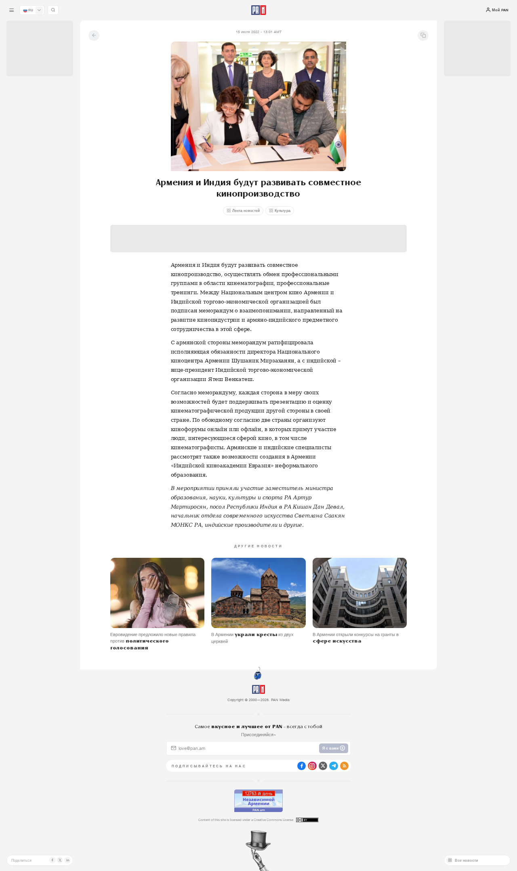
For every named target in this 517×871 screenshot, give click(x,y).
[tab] (325, 175)
